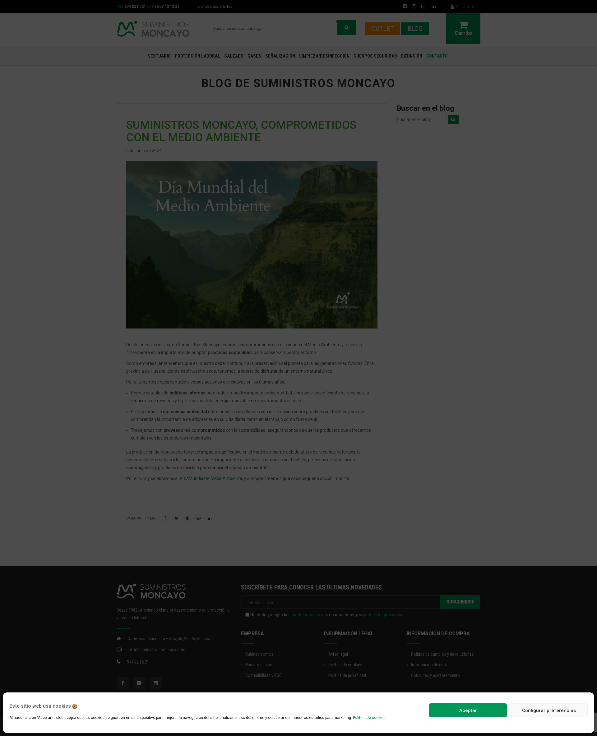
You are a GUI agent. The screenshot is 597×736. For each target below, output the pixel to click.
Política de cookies (369, 717)
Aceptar (468, 710)
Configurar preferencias (549, 710)
